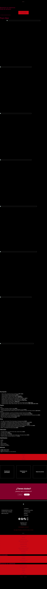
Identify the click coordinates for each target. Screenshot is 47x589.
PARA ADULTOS (4, 513)
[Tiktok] (25, 519)
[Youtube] (27, 519)
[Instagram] (19, 519)
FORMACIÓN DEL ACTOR (6, 510)
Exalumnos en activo (28, 510)
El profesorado (27, 511)
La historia (26, 508)
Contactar (26, 515)
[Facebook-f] (22, 519)
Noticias (25, 513)
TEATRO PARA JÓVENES (6, 511)
